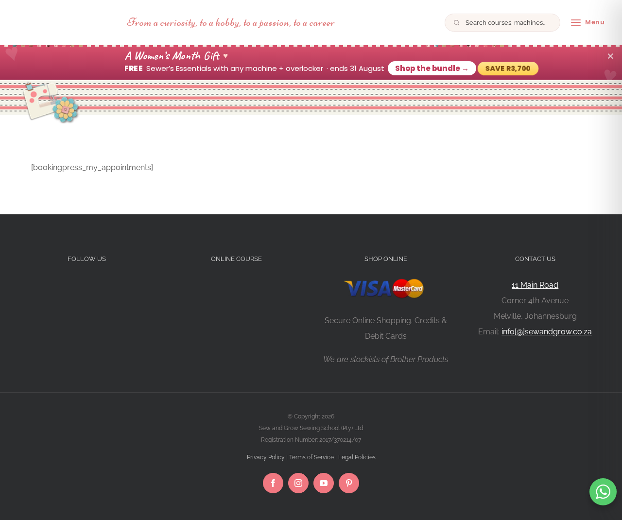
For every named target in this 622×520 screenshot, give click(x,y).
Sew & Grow (66, 22)
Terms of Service (311, 457)
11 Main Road (535, 285)
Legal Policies (357, 457)
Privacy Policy (266, 457)
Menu (595, 22)
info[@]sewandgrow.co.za (546, 331)
